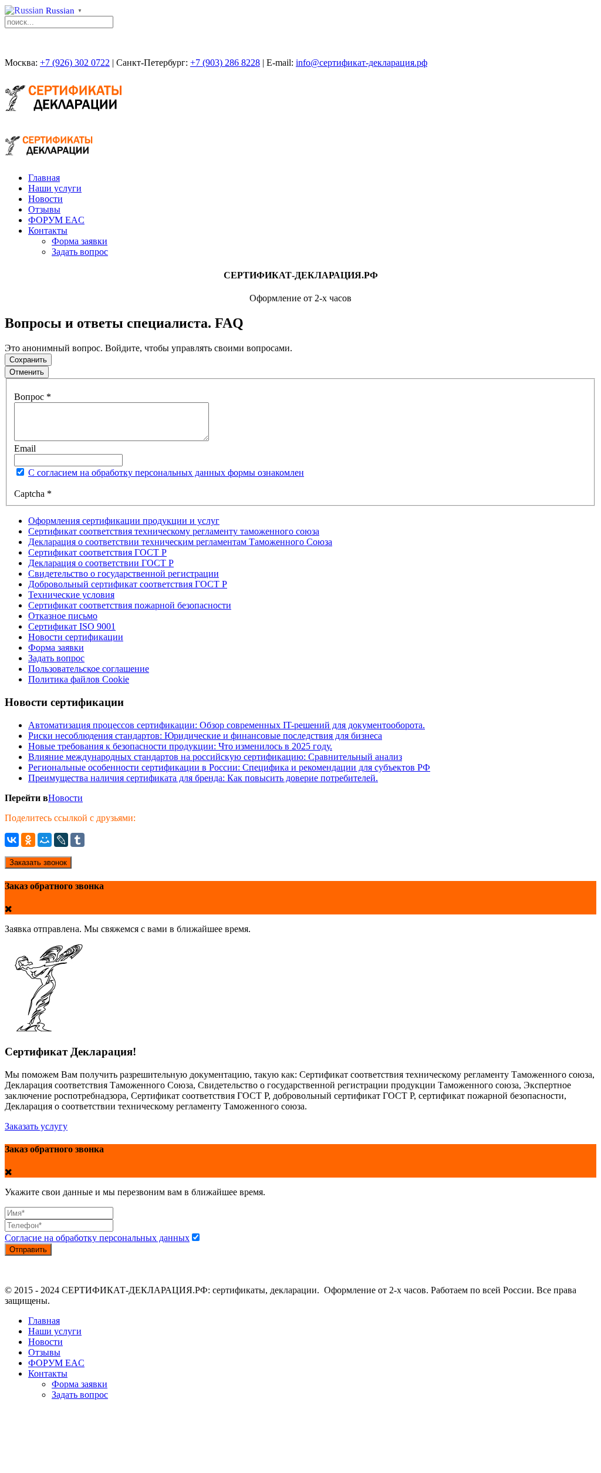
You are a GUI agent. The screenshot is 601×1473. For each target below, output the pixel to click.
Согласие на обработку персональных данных (97, 1238)
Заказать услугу (36, 1126)
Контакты (47, 231)
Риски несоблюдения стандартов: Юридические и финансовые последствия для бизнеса (205, 736)
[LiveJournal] (61, 840)
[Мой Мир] (45, 840)
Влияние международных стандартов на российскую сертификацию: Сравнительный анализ (215, 757)
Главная (44, 178)
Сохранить (28, 359)
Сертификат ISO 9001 (72, 626)
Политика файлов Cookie (78, 679)
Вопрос (32, 397)
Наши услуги (55, 188)
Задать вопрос (80, 252)
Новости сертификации (75, 637)
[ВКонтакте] (12, 840)
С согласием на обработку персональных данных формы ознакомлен (166, 472)
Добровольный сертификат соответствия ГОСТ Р (127, 584)
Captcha (33, 494)
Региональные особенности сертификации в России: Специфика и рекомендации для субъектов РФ (229, 767)
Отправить (28, 1249)
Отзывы (44, 209)
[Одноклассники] (28, 840)
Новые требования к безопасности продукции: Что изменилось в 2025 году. (180, 746)
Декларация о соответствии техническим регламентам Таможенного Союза (180, 542)
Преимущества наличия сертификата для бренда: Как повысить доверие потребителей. (203, 778)
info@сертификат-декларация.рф (361, 63)
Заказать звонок (38, 862)
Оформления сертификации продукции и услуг (124, 521)
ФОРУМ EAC (56, 220)
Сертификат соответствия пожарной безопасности (129, 605)
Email (25, 448)
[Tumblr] (77, 840)
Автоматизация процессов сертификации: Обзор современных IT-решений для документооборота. (226, 725)
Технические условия (71, 595)
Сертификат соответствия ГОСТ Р (97, 552)
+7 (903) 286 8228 (225, 63)
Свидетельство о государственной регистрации (123, 574)
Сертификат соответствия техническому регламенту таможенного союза (173, 531)
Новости (45, 199)
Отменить (26, 372)
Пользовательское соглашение (88, 669)
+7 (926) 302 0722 (75, 63)
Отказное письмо (62, 616)
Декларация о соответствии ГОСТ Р (101, 563)
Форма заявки (79, 241)
